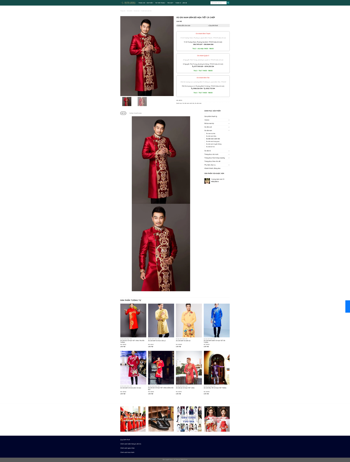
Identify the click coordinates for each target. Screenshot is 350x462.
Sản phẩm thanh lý (210, 116)
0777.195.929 (198, 66)
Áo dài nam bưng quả (212, 141)
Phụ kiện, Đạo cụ (210, 165)
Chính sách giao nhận (127, 448)
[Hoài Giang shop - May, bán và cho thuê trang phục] (128, 2)
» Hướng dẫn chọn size (183, 25)
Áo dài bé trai (210, 147)
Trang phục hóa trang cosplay (214, 158)
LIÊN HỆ (184, 3)
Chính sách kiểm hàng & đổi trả (130, 444)
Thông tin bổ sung (135, 113)
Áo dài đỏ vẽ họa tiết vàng (185, 388)
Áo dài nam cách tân (146, 10)
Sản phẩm (129, 10)
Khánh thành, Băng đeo (212, 168)
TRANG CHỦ (141, 3)
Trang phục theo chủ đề (212, 161)
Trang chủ (122, 10)
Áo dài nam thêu (211, 136)
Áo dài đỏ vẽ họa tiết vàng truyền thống (132, 341)
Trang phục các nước (211, 154)
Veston (206, 120)
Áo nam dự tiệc (210, 133)
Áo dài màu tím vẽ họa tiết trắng (215, 388)
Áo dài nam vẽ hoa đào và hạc (130, 388)
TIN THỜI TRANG (160, 3)
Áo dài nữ (207, 151)
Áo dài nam (137, 10)
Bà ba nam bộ (209, 123)
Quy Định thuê (125, 439)
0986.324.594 (198, 88)
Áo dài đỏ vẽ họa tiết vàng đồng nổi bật (160, 388)
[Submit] (228, 2)
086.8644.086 (208, 44)
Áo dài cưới (208, 127)
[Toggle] (229, 120)
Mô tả (123, 113)
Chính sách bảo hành (127, 452)
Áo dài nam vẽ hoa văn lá (157, 341)
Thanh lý (178, 3)
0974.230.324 (209, 66)
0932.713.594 (210, 88)
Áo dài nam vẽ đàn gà (183, 341)
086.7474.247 (197, 44)
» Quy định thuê (213, 25)
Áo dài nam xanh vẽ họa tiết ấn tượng (214, 341)
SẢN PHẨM (150, 3)
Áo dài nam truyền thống (213, 144)
